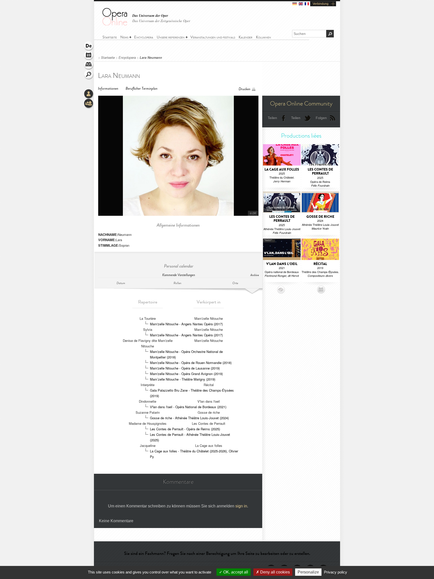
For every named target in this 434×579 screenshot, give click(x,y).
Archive (254, 275)
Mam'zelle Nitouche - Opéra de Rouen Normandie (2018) (191, 362)
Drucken (244, 89)
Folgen (321, 118)
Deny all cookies (274, 572)
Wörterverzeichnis (89, 65)
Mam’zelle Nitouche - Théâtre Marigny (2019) (182, 379)
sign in (241, 506)
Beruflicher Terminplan (141, 88)
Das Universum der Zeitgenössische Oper (161, 20)
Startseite (108, 57)
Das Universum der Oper (150, 15)
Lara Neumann (151, 57)
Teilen (272, 118)
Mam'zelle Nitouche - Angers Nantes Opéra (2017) (186, 324)
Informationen (108, 88)
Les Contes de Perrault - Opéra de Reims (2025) (185, 429)
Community (89, 104)
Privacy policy (335, 572)
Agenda (89, 56)
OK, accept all (235, 572)
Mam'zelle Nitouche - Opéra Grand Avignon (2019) (186, 373)
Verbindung (321, 4)
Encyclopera (127, 57)
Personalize (308, 572)
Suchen (89, 75)
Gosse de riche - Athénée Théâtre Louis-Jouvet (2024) (189, 417)
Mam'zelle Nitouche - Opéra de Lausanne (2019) (185, 368)
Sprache (89, 46)
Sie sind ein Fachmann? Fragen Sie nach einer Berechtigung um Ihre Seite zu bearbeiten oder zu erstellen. (217, 553)
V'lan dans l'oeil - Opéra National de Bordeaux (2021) (188, 406)
